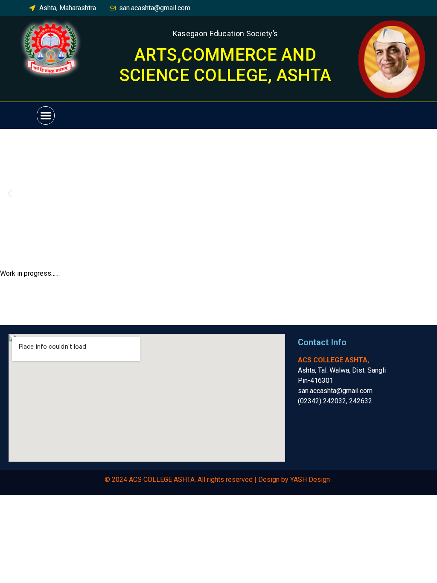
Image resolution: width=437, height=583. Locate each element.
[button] (46, 115)
